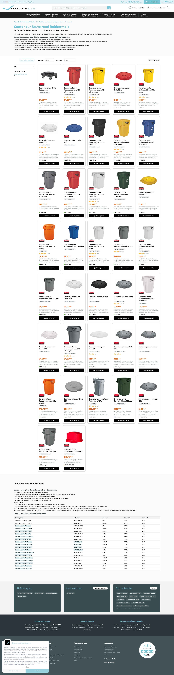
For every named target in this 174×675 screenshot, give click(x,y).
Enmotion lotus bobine (135, 609)
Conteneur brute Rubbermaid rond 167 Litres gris (47, 194)
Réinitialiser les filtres (27, 60)
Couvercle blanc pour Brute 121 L (47, 348)
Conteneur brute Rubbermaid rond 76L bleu (74, 245)
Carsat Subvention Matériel (25, 593)
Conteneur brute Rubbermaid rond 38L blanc (147, 246)
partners (13, 647)
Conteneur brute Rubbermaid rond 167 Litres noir (97, 142)
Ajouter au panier (49, 111)
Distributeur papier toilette (141, 605)
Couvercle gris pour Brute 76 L (123, 298)
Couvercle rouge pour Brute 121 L (122, 89)
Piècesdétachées (144, 15)
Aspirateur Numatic (135, 593)
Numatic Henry (22, 596)
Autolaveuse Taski (122, 596)
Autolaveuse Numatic (149, 593)
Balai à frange (133, 596)
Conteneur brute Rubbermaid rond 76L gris (123, 245)
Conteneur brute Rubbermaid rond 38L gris (49, 298)
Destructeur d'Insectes (123, 602)
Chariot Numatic (146, 599)
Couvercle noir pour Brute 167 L (98, 298)
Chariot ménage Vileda (133, 599)
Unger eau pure (39, 593)
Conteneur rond (18, 76)
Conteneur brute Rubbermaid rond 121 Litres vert (121, 194)
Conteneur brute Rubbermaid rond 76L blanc (97, 246)
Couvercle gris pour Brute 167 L (123, 348)
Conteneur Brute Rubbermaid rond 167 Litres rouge (72, 194)
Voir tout (153, 588)
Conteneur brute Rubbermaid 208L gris (47, 450)
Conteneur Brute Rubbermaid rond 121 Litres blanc (96, 194)
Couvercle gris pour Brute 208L (148, 348)
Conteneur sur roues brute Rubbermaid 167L (98, 400)
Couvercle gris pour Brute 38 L (73, 400)
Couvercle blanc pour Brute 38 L (97, 348)
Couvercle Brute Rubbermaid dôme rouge (73, 450)
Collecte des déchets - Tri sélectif (31, 22)
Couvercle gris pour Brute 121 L (148, 400)
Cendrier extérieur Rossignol (147, 596)
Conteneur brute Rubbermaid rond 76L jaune (147, 90)
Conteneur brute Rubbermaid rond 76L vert (123, 400)
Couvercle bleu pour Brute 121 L (73, 141)
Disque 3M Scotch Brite (138, 602)
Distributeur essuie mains (124, 605)
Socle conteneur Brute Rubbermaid (47, 89)
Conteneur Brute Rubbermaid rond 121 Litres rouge (72, 90)
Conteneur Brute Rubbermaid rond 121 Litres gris (72, 349)
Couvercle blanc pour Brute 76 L (47, 141)
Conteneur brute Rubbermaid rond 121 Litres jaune (96, 90)
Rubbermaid (70, 593)
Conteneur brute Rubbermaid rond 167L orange (47, 401)
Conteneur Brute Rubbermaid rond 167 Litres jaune (122, 142)
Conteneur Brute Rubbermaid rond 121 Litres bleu (146, 142)
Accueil (16, 22)
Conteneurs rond (50, 22)
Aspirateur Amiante (122, 593)
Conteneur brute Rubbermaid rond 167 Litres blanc (146, 299)
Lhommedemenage (51, 593)
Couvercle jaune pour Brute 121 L (146, 193)
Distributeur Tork (121, 609)
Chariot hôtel (120, 599)
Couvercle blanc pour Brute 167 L (72, 298)
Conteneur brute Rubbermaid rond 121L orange (47, 246)
